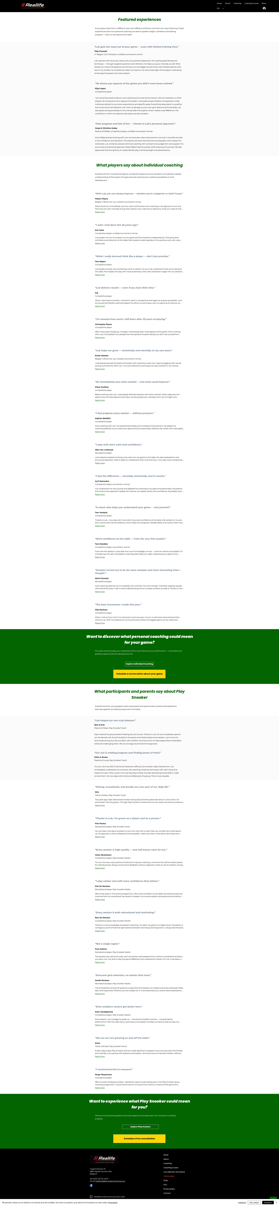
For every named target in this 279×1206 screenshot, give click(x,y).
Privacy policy (169, 1189)
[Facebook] (91, 1185)
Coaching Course (170, 1167)
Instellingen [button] (242, 1202)
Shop (165, 1180)
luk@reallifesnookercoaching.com (110, 1181)
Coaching (167, 1163)
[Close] (276, 1202)
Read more (100, 212)
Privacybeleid (112, 1202)
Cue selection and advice (171, 1172)
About (166, 1159)
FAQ (165, 1184)
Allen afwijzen (254, 1202)
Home (165, 1155)
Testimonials (168, 1176)
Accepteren (268, 1202)
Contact (167, 1193)
